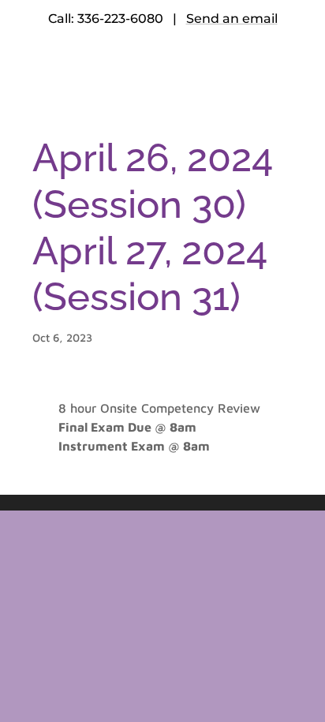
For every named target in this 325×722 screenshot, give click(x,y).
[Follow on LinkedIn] (178, 71)
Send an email (232, 18)
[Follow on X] (146, 71)
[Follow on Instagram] (209, 71)
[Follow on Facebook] (115, 71)
